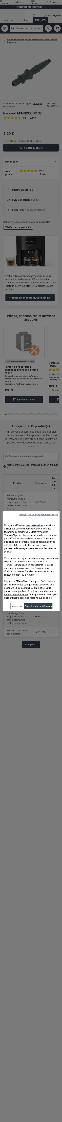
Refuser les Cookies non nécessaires (38, 514)
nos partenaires (34, 525)
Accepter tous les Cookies (38, 606)
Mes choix (16, 606)
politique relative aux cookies (36, 597)
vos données (50, 535)
